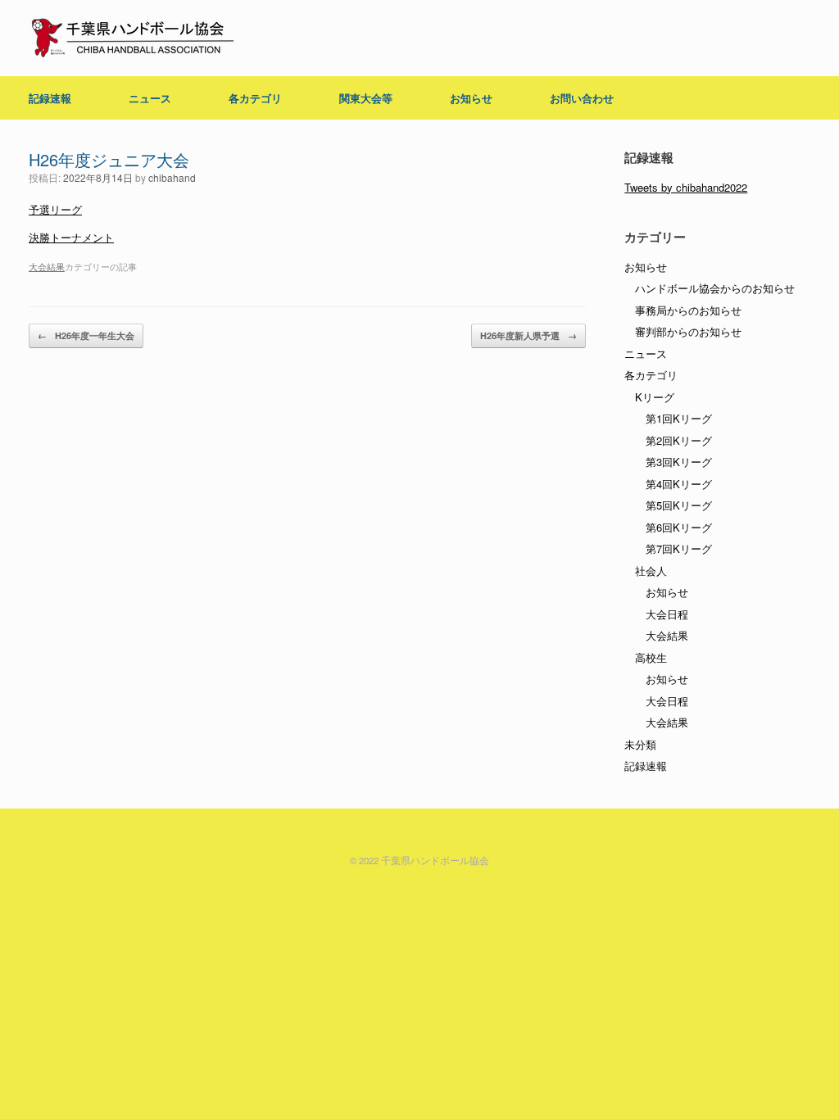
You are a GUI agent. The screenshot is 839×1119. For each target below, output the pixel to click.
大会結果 (47, 266)
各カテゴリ (255, 98)
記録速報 (50, 98)
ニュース (150, 98)
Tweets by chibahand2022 (685, 187)
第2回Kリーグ (679, 440)
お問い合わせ (582, 98)
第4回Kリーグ (679, 484)
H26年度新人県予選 (528, 335)
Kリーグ (654, 397)
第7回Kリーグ (679, 548)
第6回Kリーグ (679, 527)
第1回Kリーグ (679, 418)
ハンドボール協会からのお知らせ (715, 288)
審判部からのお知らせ (688, 331)
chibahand (172, 177)
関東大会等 (365, 98)
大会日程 (667, 614)
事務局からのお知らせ (688, 310)
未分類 (640, 744)
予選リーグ (55, 209)
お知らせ (471, 98)
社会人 (651, 570)
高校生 (651, 657)
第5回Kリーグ (679, 505)
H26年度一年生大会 (86, 335)
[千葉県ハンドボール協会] (133, 38)
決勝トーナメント (71, 237)
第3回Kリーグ (679, 461)
